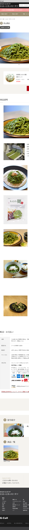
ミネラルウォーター (17, 501)
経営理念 (9, 523)
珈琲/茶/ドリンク (16, 504)
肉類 (3, 504)
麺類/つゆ (15, 499)
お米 (3, 499)
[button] (20, 64)
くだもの (4, 501)
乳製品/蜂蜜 (15, 508)
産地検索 (25, 506)
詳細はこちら (20, 341)
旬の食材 (25, 503)
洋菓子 (3, 508)
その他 (6, 19)
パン (13, 510)
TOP (1, 19)
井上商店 (7, 23)
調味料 (14, 506)
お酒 (13, 503)
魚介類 (3, 503)
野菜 (3, 506)
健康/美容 (25, 510)
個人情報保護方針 (18, 523)
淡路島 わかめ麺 (5, 27)
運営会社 (2, 523)
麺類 (3, 19)
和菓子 (3, 510)
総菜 (24, 501)
